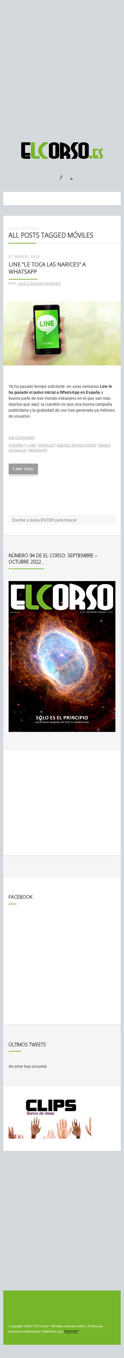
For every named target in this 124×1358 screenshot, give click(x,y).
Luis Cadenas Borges (39, 283)
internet (17, 445)
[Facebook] (57, 175)
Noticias (30, 228)
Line (32, 445)
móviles (46, 445)
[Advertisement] (62, 68)
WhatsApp (38, 450)
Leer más (23, 468)
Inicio (14, 228)
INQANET (71, 1331)
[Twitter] (69, 175)
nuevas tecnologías (76, 445)
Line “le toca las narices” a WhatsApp (47, 268)
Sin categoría (22, 437)
